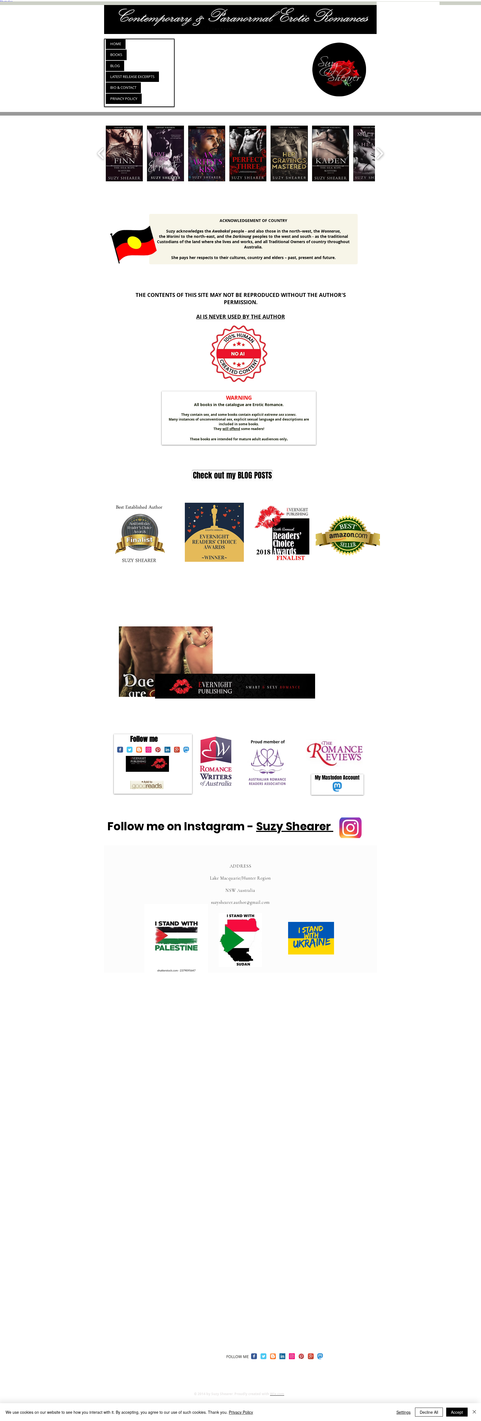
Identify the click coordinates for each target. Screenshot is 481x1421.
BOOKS (116, 54)
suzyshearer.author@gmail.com (240, 902)
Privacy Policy (241, 1412)
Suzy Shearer (294, 826)
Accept (457, 1412)
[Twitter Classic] (129, 750)
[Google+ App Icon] (177, 750)
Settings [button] (403, 1412)
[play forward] (380, 153)
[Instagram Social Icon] (148, 750)
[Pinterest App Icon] (158, 750)
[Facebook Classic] (120, 750)
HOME (115, 43)
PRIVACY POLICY (123, 98)
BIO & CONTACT (123, 87)
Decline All (429, 1412)
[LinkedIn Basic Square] (167, 750)
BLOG (115, 65)
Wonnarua (330, 231)
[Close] (474, 1412)
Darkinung (242, 236)
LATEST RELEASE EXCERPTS (132, 76)
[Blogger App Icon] (139, 750)
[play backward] (101, 153)
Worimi (173, 236)
